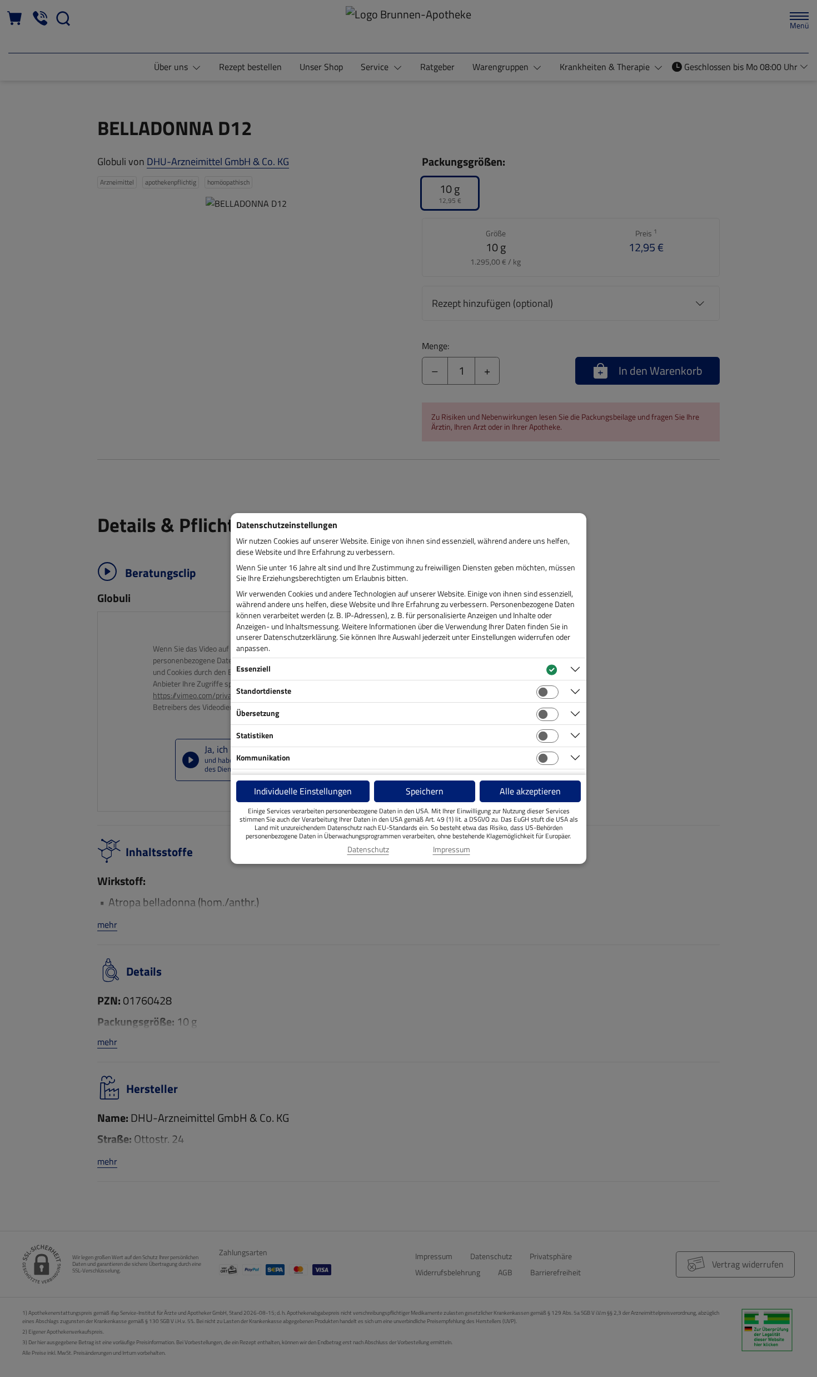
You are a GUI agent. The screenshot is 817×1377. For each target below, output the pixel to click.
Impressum (451, 849)
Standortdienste (263, 691)
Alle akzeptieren (530, 791)
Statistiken (254, 735)
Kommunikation (263, 757)
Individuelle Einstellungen (303, 791)
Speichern (425, 791)
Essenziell (253, 668)
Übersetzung (257, 713)
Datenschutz (368, 849)
